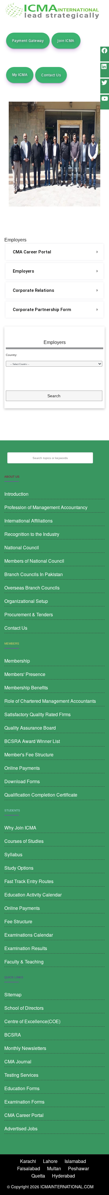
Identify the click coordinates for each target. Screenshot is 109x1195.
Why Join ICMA (20, 827)
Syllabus (13, 854)
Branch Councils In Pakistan (33, 574)
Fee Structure (18, 921)
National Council (21, 547)
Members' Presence (24, 674)
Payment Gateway (28, 41)
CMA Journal (17, 1061)
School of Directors (24, 1008)
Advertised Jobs (20, 1128)
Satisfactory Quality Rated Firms (37, 714)
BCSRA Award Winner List (32, 741)
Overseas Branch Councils (32, 587)
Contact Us (51, 75)
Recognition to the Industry (31, 534)
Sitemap (13, 994)
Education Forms (22, 1088)
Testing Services (21, 1075)
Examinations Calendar (28, 934)
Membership (17, 660)
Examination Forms (24, 1101)
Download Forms (22, 781)
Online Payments (22, 768)
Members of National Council (34, 560)
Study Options (18, 867)
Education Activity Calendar (33, 894)
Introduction (16, 493)
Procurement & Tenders (28, 614)
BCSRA (12, 1034)
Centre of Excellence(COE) (32, 1021)
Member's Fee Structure (28, 754)
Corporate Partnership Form (42, 309)
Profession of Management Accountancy (45, 507)
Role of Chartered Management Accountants (50, 701)
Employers (23, 271)
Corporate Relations (33, 290)
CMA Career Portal (32, 252)
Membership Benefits (26, 687)
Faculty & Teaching (24, 961)
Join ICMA (66, 41)
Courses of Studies (24, 841)
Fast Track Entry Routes (28, 881)
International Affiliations (28, 520)
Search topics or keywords (50, 458)
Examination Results (25, 948)
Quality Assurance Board (30, 727)
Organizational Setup (26, 601)
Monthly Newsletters (25, 1048)
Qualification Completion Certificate (40, 794)
